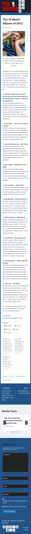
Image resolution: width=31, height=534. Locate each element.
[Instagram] (23, 1)
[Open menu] (27, 6)
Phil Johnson (7, 27)
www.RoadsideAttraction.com (12, 318)
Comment (7, 454)
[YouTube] (20, 11)
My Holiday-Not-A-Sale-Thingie (23, 390)
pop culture (6, 380)
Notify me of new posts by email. (15, 506)
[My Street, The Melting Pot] (9, 363)
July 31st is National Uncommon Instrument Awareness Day (13, 420)
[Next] (26, 423)
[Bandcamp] (20, 4)
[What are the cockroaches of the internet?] (9, 346)
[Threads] (23, 7)
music (12, 376)
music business (20, 376)
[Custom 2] (10, 530)
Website (6, 494)
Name (6, 478)
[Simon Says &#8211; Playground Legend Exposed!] (21, 346)
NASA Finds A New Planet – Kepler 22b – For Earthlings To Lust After (8, 394)
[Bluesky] (23, 4)
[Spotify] (20, 7)
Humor (5, 376)
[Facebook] (20, 1)
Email (5, 486)
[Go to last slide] (4, 423)
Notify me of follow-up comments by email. (15, 502)
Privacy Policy (25, 528)
